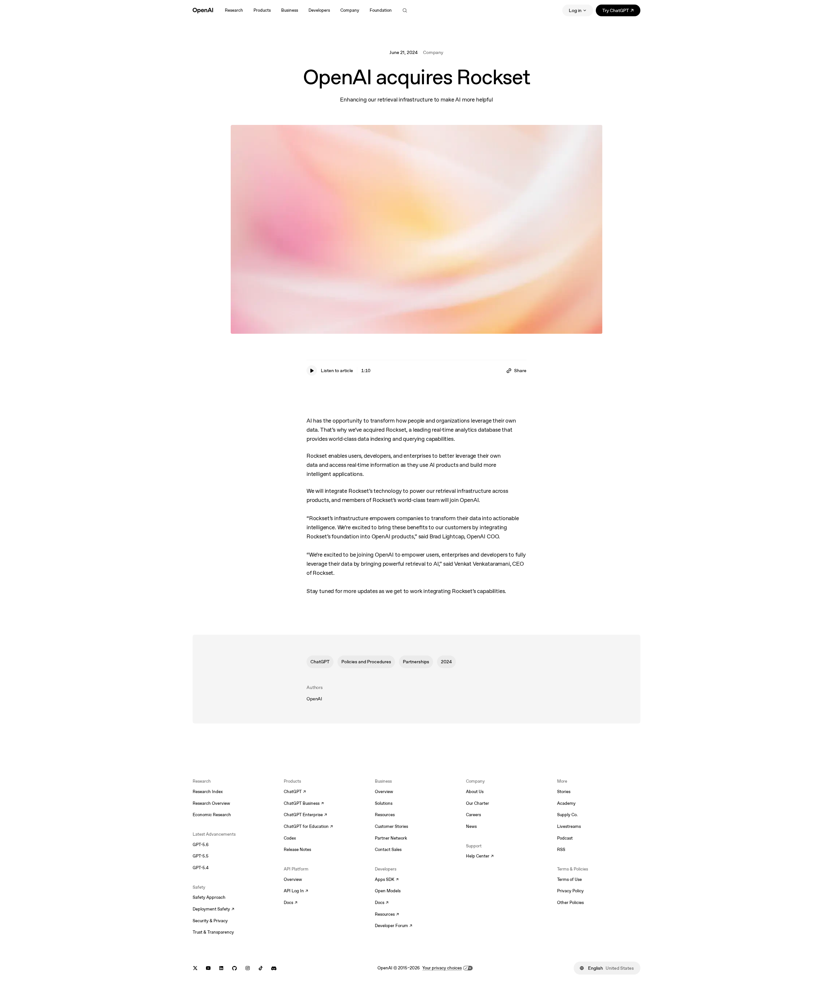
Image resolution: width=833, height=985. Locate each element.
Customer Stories (391, 826)
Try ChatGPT (621, 11)
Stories (563, 791)
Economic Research (212, 814)
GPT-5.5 (201, 856)
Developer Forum (393, 926)
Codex (290, 838)
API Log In (296, 891)
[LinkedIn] (221, 968)
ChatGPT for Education (307, 827)
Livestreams (569, 826)
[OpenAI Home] (203, 10)
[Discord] (274, 968)
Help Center (480, 856)
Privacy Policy (570, 890)
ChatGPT (320, 661)
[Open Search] (404, 10)
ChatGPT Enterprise (305, 815)
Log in (575, 10)
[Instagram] (247, 968)
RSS (561, 849)
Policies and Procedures (366, 661)
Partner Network (391, 838)
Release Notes (297, 849)
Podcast (565, 838)
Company (433, 52)
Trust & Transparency (213, 932)
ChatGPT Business (304, 804)
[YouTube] (208, 968)
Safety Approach (209, 897)
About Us (475, 791)
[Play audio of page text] (312, 370)
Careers (473, 814)
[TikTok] (260, 968)
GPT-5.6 (201, 844)
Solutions (383, 803)
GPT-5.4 (201, 867)
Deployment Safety (213, 909)
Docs (290, 903)
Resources (385, 814)
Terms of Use (569, 879)
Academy (566, 803)
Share (520, 370)
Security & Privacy (210, 920)
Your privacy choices (442, 967)
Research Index (208, 791)
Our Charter (477, 803)
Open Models (388, 890)
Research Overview (211, 803)
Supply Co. (567, 814)
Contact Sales (388, 849)
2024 (446, 661)
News (471, 826)
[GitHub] (234, 968)
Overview (293, 879)
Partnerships (416, 661)
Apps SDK (387, 880)
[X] (195, 968)
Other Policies (570, 902)
